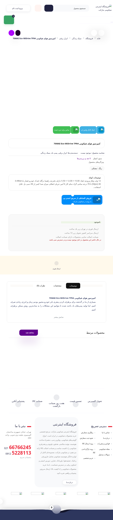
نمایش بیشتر (58, 317)
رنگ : (97, 168)
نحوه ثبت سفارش (86, 438)
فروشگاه (89, 38)
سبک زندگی (76, 38)
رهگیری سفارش (87, 432)
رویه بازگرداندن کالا (88, 451)
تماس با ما (106, 432)
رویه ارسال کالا (87, 443)
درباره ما (106, 438)
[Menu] (94, 20)
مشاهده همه (30, 332)
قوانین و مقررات (103, 443)
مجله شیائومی (104, 449)
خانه (98, 38)
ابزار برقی (63, 38)
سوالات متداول (104, 454)
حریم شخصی (88, 458)
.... (11, 33)
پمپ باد (54, 153)
